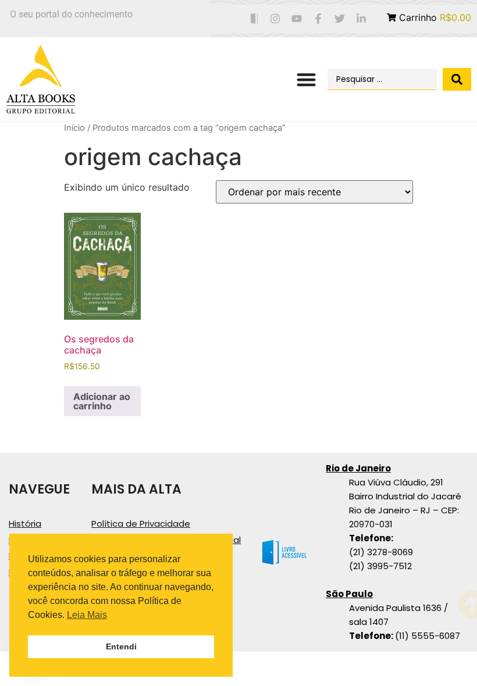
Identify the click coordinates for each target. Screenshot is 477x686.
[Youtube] (297, 18)
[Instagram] (275, 18)
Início (74, 128)
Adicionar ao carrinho (101, 401)
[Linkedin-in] (361, 18)
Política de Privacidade (140, 523)
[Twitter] (339, 18)
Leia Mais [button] (87, 615)
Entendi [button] (121, 646)
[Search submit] (457, 79)
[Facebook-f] (318, 18)
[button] (306, 79)
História (25, 523)
